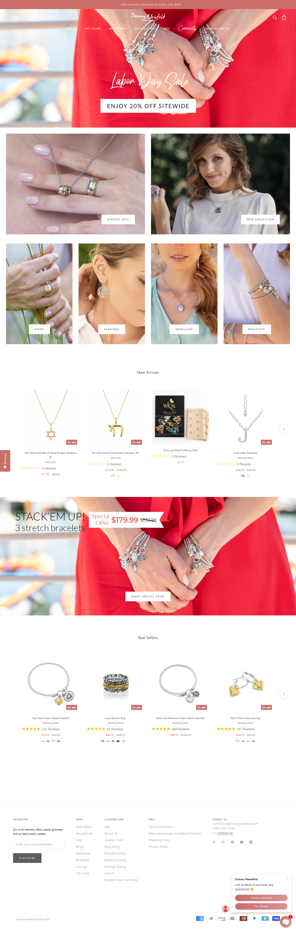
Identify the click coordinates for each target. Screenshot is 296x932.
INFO (151, 819)
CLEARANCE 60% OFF (217, 28)
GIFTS (167, 28)
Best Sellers (84, 827)
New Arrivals (84, 833)
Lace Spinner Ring (115, 718)
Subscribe (27, 858)
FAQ (107, 827)
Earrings (81, 867)
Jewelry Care (114, 840)
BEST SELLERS (92, 28)
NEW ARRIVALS (117, 28)
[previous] (12, 428)
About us (111, 833)
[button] (286, 922)
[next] (283, 428)
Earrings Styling (115, 867)
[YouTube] (241, 842)
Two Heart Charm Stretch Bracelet (50, 718)
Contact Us (225, 833)
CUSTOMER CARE (114, 819)
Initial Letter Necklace (245, 453)
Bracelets (82, 860)
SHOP (79, 819)
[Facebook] (213, 842)
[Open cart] (284, 17)
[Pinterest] (232, 842)
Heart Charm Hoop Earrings (245, 718)
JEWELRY (72, 28)
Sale (79, 840)
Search (110, 873)
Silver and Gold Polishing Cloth (180, 450)
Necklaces (83, 853)
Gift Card (82, 873)
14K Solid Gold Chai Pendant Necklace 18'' (115, 453)
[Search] (275, 17)
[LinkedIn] (250, 842)
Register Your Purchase (121, 880)
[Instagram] (223, 842)
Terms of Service (160, 827)
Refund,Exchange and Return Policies (175, 833)
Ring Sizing (112, 847)
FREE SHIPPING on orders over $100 (151, 4)
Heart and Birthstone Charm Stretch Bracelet (180, 718)
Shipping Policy (159, 840)
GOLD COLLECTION (144, 28)
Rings (80, 847)
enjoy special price (148, 596)
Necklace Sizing (115, 860)
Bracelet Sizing (115, 853)
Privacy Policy (158, 847)
